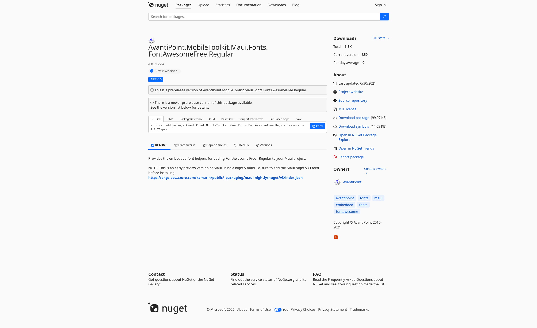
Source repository (352, 100)
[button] (317, 126)
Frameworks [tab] (186, 145)
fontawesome (347, 211)
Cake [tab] (299, 119)
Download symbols (353, 126)
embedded (344, 204)
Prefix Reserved (166, 71)
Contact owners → (375, 171)
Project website (350, 91)
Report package (351, 157)
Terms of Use (260, 309)
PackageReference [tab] (191, 119)
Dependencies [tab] (216, 145)
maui (378, 198)
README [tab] (160, 145)
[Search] (384, 16)
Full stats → (380, 38)
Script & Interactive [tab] (251, 119)
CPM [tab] (212, 119)
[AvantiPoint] (337, 182)
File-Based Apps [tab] (279, 119)
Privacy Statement (332, 309)
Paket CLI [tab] (227, 119)
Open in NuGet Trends (356, 148)
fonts (364, 198)
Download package (353, 117)
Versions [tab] (265, 145)
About (242, 309)
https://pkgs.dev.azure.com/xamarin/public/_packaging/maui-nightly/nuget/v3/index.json (225, 177)
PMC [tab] (170, 119)
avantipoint (345, 198)
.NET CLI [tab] (156, 119)
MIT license (347, 109)
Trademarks (359, 309)
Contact (156, 274)
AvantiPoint (352, 182)
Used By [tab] (243, 145)
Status (237, 274)
